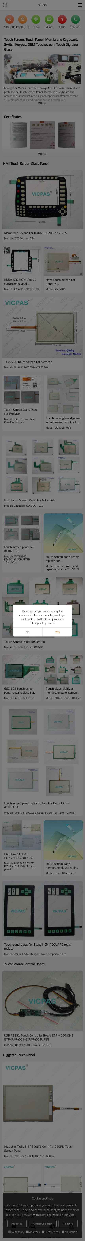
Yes (57, 632)
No (27, 632)
